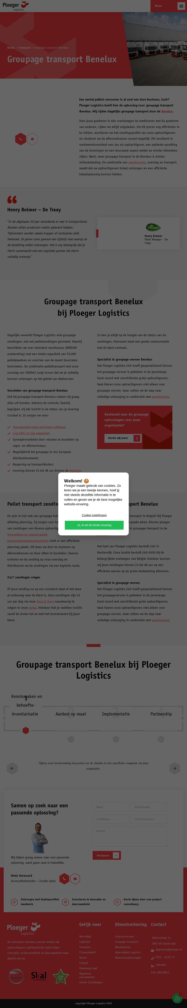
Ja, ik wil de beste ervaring (94, 525)
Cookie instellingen (94, 515)
